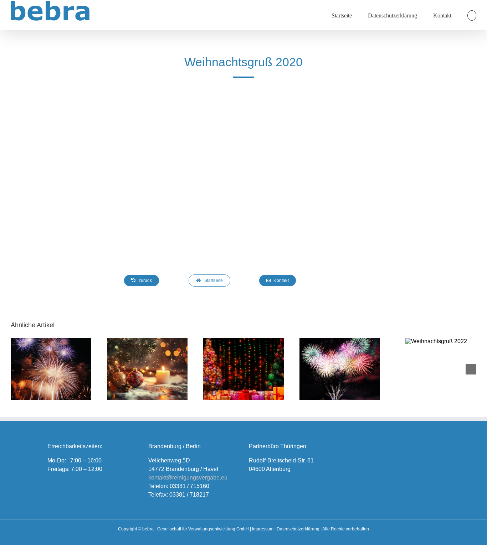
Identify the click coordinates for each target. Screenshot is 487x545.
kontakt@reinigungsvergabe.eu (187, 478)
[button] (471, 15)
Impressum (262, 528)
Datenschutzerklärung (298, 528)
